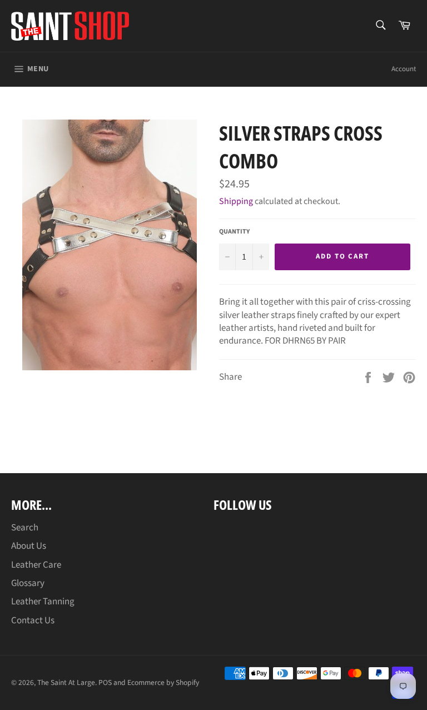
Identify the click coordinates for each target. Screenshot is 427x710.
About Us (28, 546)
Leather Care (36, 565)
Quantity (234, 231)
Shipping (236, 201)
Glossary (27, 583)
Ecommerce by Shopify (163, 682)
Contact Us (32, 620)
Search (24, 527)
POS (105, 682)
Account (403, 69)
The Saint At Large (66, 682)
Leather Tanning (43, 601)
